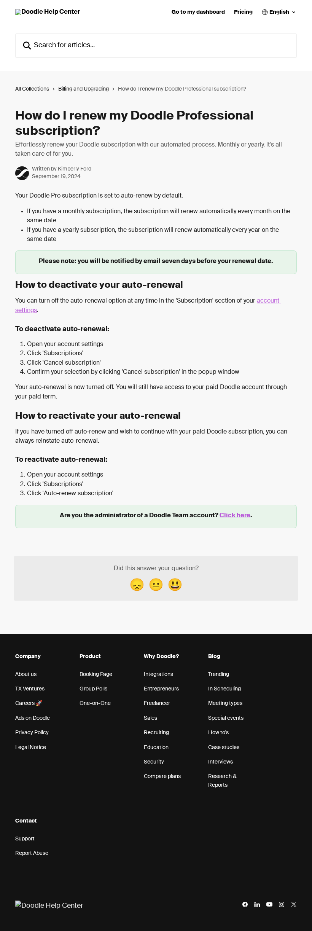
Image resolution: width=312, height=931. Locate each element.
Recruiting (156, 732)
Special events (226, 718)
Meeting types (225, 703)
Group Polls (93, 689)
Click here (235, 516)
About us (26, 674)
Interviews (220, 762)
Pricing (243, 12)
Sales (150, 718)
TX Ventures (30, 689)
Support (25, 839)
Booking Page (96, 674)
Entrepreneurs (161, 689)
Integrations (158, 674)
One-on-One (95, 703)
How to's (218, 732)
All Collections (32, 89)
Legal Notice (30, 747)
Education (156, 747)
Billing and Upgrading (83, 89)
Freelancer (157, 703)
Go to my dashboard (198, 12)
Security (154, 762)
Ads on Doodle (32, 718)
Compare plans (162, 776)
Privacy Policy (32, 732)
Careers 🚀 (28, 703)
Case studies (223, 747)
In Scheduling (224, 689)
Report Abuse (31, 853)
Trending (218, 674)
